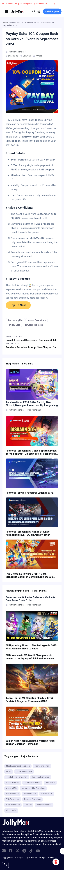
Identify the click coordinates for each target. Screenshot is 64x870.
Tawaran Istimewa (34, 325)
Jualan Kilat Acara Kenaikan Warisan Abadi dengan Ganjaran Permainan (30, 742)
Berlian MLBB (47, 794)
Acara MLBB (11, 788)
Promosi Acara (30, 794)
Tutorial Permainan (32, 783)
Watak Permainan (44, 805)
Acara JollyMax (15, 320)
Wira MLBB (50, 783)
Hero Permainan (13, 805)
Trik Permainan (12, 799)
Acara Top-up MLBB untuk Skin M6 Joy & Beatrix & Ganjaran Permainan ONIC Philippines (29, 700)
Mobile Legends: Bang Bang (18, 766)
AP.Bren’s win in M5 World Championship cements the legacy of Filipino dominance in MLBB (31, 657)
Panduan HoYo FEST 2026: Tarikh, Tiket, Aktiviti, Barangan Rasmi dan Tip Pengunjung (32, 404)
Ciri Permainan (12, 794)
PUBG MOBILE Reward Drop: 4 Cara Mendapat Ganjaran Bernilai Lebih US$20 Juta (29, 575)
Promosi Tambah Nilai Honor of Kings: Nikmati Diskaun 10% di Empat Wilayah (28, 533)
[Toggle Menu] (6, 11)
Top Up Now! (18, 305)
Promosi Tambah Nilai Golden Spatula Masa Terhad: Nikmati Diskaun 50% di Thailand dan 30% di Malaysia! (31, 452)
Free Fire (28, 805)
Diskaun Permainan (32, 799)
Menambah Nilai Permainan (33, 788)
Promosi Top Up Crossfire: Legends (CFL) (30, 492)
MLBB (8, 771)
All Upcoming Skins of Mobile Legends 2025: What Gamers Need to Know (31, 647)
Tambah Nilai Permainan (16, 777)
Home (5, 23)
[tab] (7, 52)
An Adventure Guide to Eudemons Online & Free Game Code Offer (30, 599)
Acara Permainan (37, 320)
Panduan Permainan (40, 777)
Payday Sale (14, 325)
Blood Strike (11, 810)
